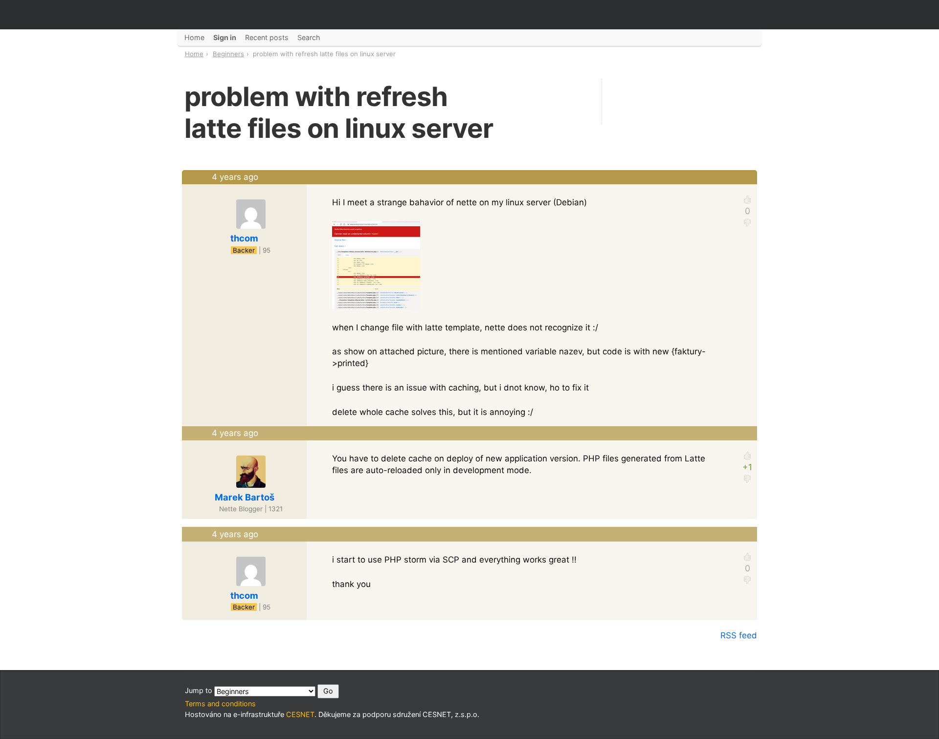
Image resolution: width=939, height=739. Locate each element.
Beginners (228, 54)
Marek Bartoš (244, 497)
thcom (244, 238)
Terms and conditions (220, 703)
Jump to (199, 690)
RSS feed (738, 635)
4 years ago (235, 177)
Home (194, 54)
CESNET (300, 714)
